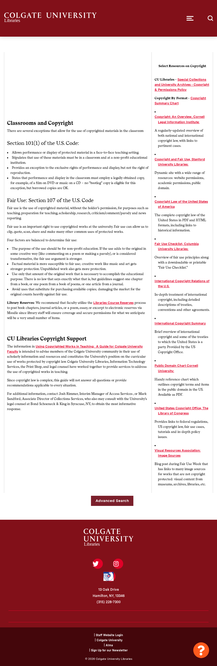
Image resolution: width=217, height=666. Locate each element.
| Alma (108, 645)
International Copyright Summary (180, 323)
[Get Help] (201, 650)
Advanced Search (112, 500)
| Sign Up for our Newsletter (108, 650)
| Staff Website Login (108, 635)
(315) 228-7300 (109, 602)
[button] (190, 18)
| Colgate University (108, 640)
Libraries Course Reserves (113, 303)
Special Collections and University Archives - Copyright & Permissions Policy (182, 85)
